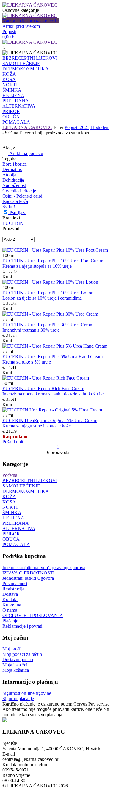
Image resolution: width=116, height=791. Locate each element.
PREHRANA (15, 100)
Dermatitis (12, 169)
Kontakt (10, 599)
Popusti (9, 31)
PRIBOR (11, 111)
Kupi (7, 276)
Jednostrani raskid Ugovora (28, 578)
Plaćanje (10, 620)
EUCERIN (12, 223)
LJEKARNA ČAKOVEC (27, 127)
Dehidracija (13, 180)
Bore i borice (14, 164)
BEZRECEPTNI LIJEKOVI (29, 58)
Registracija (13, 588)
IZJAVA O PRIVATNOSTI (28, 572)
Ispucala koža (15, 201)
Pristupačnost (14, 583)
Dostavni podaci (17, 659)
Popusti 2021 (77, 127)
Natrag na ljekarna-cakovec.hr (30, 20)
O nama (9, 610)
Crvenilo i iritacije (19, 190)
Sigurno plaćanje (18, 698)
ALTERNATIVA (18, 106)
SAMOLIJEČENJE (21, 63)
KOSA (9, 79)
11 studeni (99, 127)
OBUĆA (11, 116)
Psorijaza (18, 212)
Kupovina (11, 604)
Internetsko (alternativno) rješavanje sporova (43, 567)
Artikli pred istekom (21, 26)
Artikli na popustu (26, 153)
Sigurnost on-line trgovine (26, 693)
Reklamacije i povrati (22, 626)
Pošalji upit (12, 441)
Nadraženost (14, 185)
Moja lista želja (16, 664)
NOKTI (10, 84)
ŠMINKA (11, 90)
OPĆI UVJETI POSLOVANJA (32, 615)
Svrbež (8, 206)
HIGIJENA (13, 95)
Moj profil (11, 648)
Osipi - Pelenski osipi (22, 195)
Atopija (9, 174)
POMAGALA (16, 122)
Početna (9, 475)
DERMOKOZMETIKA (25, 68)
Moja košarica (15, 670)
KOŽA (9, 74)
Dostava (10, 594)
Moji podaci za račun (22, 654)
